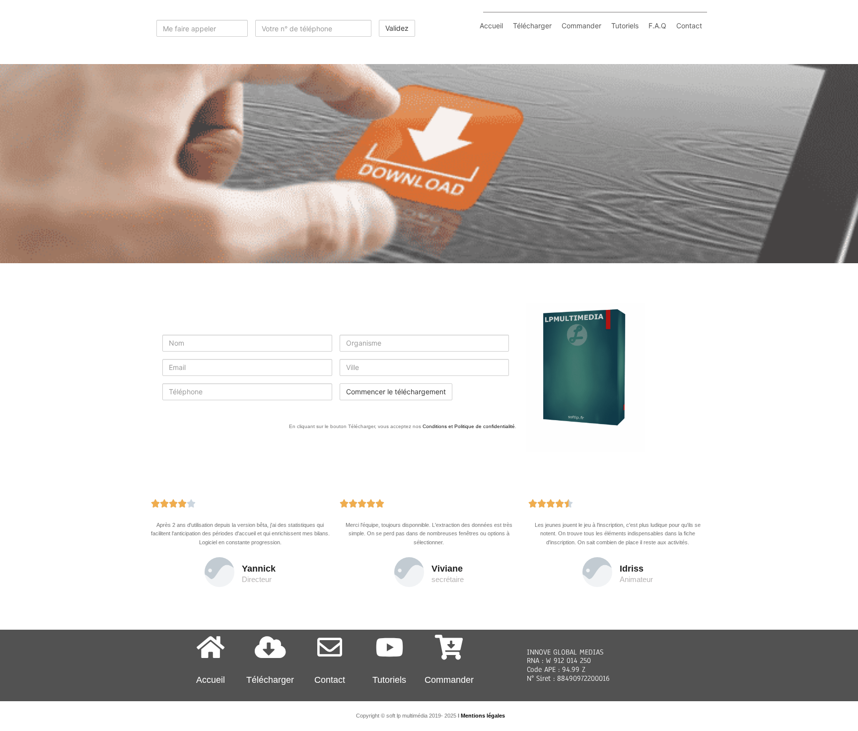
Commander (581, 25)
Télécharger (532, 25)
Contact (689, 25)
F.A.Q (657, 25)
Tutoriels (625, 25)
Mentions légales (483, 716)
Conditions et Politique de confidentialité (469, 426)
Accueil (491, 25)
